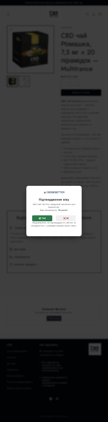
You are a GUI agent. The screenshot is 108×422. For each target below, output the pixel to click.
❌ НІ (65, 218)
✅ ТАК (42, 218)
